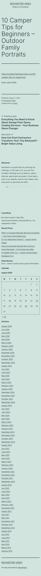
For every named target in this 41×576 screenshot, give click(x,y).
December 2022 (7, 472)
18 (10, 301)
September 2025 (8, 363)
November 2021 (7, 508)
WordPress (22, 568)
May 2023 (5, 455)
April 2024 (5, 419)
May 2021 (5, 518)
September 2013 (8, 528)
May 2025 (5, 376)
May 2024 (5, 416)
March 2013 (6, 548)
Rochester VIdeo (10, 101)
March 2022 (6, 501)
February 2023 (7, 465)
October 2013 (6, 525)
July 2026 (5, 330)
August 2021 (6, 511)
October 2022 (7, 478)
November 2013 (7, 521)
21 (26, 301)
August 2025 (6, 366)
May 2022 (5, 495)
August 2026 (6, 326)
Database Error (7, 256)
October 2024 (7, 399)
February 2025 (7, 386)
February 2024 (7, 425)
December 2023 (7, 432)
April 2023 (5, 458)
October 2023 (7, 439)
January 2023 (7, 468)
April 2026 (5, 339)
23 (37, 301)
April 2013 (5, 544)
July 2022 (5, 488)
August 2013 (6, 531)
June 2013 (5, 538)
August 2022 (6, 485)
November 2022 (8, 475)
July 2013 (5, 534)
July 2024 (5, 409)
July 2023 (5, 449)
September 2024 (8, 402)
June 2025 (5, 372)
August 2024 (6, 406)
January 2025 (7, 389)
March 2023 (6, 462)
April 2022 (5, 498)
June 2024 (5, 412)
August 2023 (6, 445)
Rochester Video (20, 3)
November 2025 (8, 356)
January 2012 (6, 551)
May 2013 (5, 541)
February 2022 (7, 505)
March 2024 (6, 422)
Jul (5, 317)
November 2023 (8, 435)
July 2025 (5, 369)
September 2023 (8, 442)
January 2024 (7, 429)
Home (15, 103)
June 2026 (5, 333)
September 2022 (8, 482)
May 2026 (5, 336)
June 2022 (5, 492)
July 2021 (5, 515)
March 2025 (6, 382)
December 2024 (7, 392)
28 (26, 306)
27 (21, 306)
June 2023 (5, 452)
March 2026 (6, 343)
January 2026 (7, 349)
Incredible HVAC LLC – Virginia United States (19, 253)
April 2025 (5, 379)
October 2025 (7, 359)
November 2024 (8, 396)
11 (9, 295)
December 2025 (7, 353)
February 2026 (7, 346)
